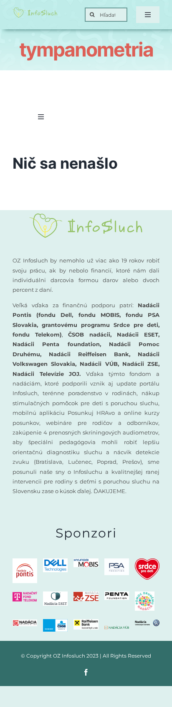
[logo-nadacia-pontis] (25, 562)
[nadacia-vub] (116, 629)
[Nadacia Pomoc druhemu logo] (144, 595)
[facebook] (86, 672)
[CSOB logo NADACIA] (55, 622)
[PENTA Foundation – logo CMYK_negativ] (116, 595)
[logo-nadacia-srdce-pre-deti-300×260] (147, 562)
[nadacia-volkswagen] (147, 623)
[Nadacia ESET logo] (55, 595)
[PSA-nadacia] (116, 562)
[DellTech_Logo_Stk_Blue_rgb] (55, 562)
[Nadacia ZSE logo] (85, 595)
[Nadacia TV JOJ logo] (25, 623)
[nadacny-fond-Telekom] (25, 595)
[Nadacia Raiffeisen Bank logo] (85, 622)
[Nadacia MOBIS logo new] (85, 562)
